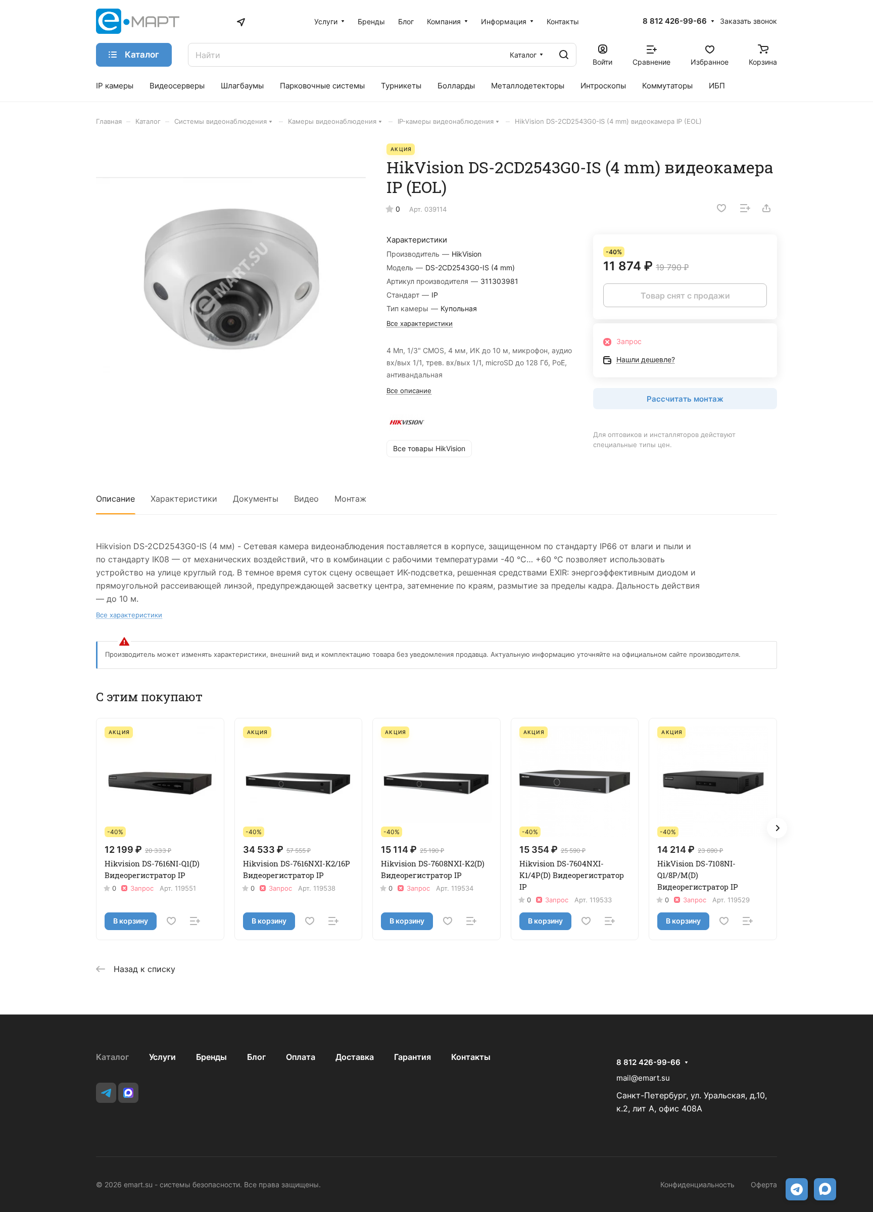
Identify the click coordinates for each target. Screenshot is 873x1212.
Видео (306, 499)
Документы (255, 499)
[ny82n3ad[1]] (231, 278)
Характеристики (184, 499)
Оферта (764, 1184)
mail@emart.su (643, 1078)
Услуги (162, 1057)
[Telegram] (106, 1093)
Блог (256, 1057)
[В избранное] (721, 208)
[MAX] (128, 1093)
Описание (115, 499)
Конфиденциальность (697, 1184)
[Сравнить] (745, 208)
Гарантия (412, 1057)
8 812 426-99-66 (675, 21)
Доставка (354, 1057)
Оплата (300, 1057)
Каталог (112, 1057)
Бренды (211, 1057)
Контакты (471, 1057)
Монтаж (350, 499)
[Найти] (563, 55)
